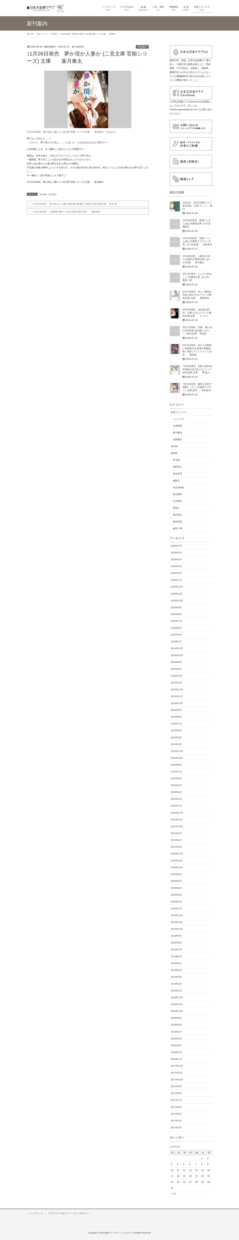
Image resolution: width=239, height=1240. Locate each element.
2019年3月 (176, 977)
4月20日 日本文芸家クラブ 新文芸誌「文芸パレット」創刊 (198, 205)
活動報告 (177, 439)
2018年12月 (177, 997)
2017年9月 (176, 1086)
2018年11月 (177, 1004)
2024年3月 (176, 676)
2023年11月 (177, 696)
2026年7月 (176, 545)
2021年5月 (176, 833)
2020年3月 (176, 895)
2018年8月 (176, 1024)
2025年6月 (176, 628)
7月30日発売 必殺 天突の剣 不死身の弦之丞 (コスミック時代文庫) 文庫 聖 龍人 (197, 369)
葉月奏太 (53, 194)
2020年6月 (176, 888)
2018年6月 (176, 1031)
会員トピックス (179, 412)
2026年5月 (176, 552)
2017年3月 (176, 1127)
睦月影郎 (177, 494)
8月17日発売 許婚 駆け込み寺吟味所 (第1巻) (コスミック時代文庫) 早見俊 (197, 330)
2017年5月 (176, 1114)
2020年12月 (177, 853)
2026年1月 (176, 580)
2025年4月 (176, 634)
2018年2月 (176, 1052)
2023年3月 (176, 744)
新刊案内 (142, 47)
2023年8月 (176, 717)
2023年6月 (176, 730)
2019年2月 (176, 983)
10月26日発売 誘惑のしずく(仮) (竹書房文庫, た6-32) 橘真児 (199, 223)
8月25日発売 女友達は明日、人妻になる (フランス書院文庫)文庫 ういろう (197, 312)
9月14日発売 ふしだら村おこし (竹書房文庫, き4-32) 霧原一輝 (198, 276)
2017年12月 (177, 1066)
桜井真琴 (177, 473)
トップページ (36, 1213)
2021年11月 (177, 819)
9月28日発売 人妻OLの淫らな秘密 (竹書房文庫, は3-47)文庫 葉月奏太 (196, 259)
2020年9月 (176, 874)
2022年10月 (177, 758)
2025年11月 (177, 593)
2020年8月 (176, 881)
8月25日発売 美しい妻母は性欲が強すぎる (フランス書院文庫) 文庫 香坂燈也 (197, 294)
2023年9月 (176, 710)
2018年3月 (176, 1045)
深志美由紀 (178, 487)
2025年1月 (176, 641)
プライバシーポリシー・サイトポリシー (68, 1213)
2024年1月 (176, 682)
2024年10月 (177, 655)
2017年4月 (176, 1120)
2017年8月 (176, 1093)
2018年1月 (176, 1059)
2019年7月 (176, 949)
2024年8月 (176, 662)
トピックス (178, 419)
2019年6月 (176, 956)
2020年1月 (176, 908)
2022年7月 (176, 771)
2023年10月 (177, 703)
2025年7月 (176, 621)
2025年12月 (177, 586)
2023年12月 (177, 689)
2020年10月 (177, 867)
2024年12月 (177, 648)
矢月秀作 (177, 501)
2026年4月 (176, 559)
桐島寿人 (177, 466)
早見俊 (176, 460)
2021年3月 (176, 847)
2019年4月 (176, 970)
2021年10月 (177, 826)
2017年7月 (176, 1100)
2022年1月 (176, 805)
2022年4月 (176, 792)
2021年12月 (177, 812)
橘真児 (176, 480)
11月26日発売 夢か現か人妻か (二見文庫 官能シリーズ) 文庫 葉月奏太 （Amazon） (72, 132)
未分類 (174, 446)
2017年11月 (177, 1072)
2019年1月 (176, 990)
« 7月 (173, 1194)
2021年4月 (176, 840)
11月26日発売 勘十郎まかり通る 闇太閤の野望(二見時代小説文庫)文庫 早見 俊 (75, 204)
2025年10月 (177, 600)
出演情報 (177, 425)
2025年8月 (176, 614)
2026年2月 (176, 573)
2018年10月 (177, 1011)
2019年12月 (177, 915)
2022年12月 (177, 751)
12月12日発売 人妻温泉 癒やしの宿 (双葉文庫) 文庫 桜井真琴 (66, 211)
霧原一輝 (177, 528)
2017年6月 (176, 1107)
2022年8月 (176, 764)
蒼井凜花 (177, 521)
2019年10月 (177, 929)
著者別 (174, 453)
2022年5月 (176, 785)
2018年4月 (176, 1038)
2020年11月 (177, 860)
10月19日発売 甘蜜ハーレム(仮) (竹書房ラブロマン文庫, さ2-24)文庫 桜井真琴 (197, 241)
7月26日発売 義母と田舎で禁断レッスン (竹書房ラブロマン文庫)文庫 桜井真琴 (197, 387)
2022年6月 (176, 778)
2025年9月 (176, 607)
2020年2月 (176, 901)
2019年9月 (176, 936)
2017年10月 (177, 1079)
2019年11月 (177, 922)
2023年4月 (176, 737)
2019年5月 (176, 963)
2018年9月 (176, 1018)
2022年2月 (176, 799)
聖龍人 (176, 508)
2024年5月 (176, 669)
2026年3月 (176, 566)
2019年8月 (176, 942)
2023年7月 (176, 723)
